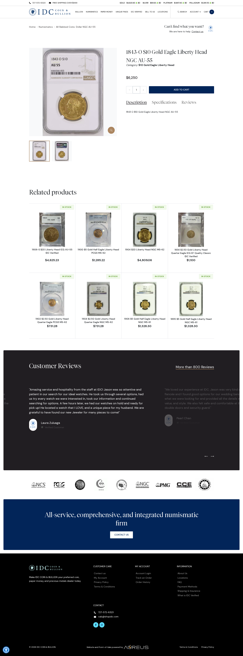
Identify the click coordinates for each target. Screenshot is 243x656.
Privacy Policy (101, 582)
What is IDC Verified (188, 595)
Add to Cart (181, 89)
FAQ (180, 582)
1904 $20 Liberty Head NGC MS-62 (144, 249)
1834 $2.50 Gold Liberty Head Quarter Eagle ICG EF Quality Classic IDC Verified (191, 253)
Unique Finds (122, 12)
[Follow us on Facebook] (96, 624)
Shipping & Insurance (189, 590)
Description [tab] (136, 102)
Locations (163, 12)
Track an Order (144, 577)
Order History (143, 582)
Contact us (197, 31)
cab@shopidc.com (108, 616)
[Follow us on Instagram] (102, 624)
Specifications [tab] (164, 102)
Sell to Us (150, 12)
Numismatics (92, 12)
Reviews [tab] (189, 102)
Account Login (143, 573)
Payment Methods (187, 586)
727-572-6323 (38, 2)
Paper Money (107, 12)
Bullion (79, 12)
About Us (182, 573)
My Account (100, 577)
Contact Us (121, 534)
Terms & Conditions (104, 586)
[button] (6, 650)
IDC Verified (136, 12)
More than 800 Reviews (195, 367)
